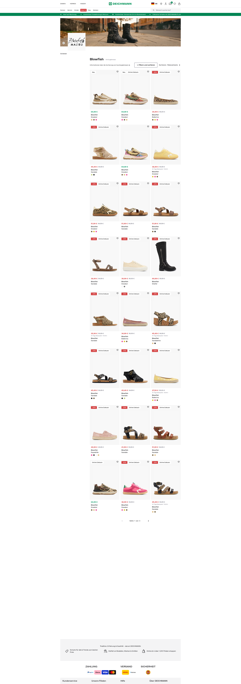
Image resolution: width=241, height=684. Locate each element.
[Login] (165, 3)
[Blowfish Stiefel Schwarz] (166, 261)
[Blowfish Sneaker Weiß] (135, 262)
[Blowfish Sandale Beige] (105, 261)
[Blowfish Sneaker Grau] (124, 286)
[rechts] (148, 521)
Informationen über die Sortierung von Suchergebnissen (109, 65)
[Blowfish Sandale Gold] (105, 151)
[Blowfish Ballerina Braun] (166, 96)
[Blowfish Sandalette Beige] (166, 318)
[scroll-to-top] (236, 679)
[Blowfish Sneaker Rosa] (96, 119)
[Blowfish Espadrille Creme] (98, 455)
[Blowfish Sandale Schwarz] (94, 174)
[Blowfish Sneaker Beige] (105, 96)
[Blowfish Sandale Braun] (135, 207)
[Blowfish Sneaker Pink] (155, 176)
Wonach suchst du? (163, 10)
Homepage (63, 53)
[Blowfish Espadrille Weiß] (96, 455)
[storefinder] (161, 3)
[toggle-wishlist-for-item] (117, 72)
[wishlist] (174, 3)
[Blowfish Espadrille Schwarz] (94, 455)
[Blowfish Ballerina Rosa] (157, 119)
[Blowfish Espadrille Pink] (105, 431)
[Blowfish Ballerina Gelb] (155, 119)
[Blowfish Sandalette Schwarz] (155, 343)
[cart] (179, 3)
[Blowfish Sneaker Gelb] (166, 151)
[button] (129, 65)
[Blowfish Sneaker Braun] (94, 119)
